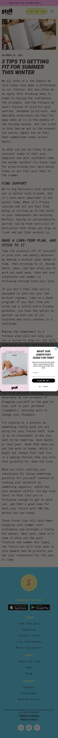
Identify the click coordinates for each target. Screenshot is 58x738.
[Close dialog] (56, 349)
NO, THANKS (43, 386)
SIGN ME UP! (43, 380)
